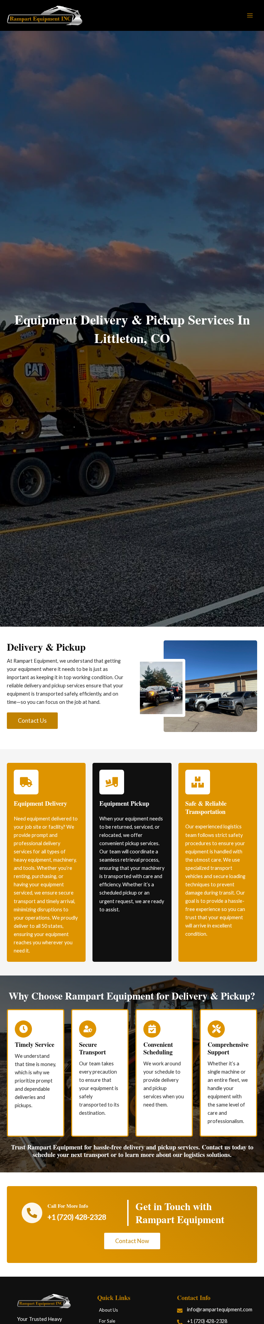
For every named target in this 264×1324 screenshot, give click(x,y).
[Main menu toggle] (250, 15)
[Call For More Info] (32, 1213)
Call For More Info (67, 1205)
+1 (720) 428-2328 (76, 1217)
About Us (108, 1310)
